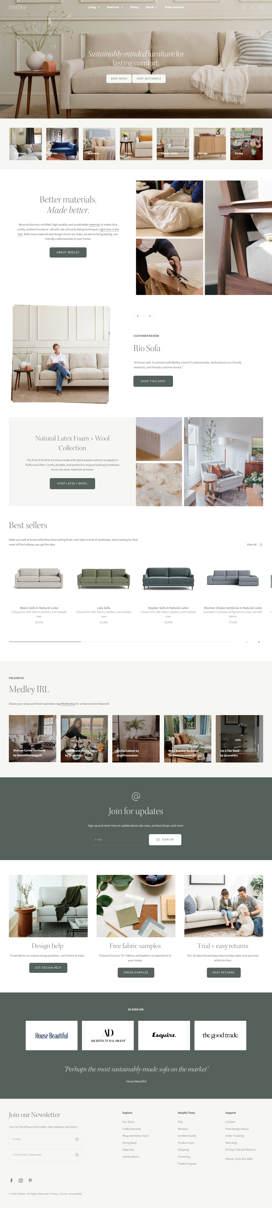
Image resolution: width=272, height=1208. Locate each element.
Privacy (54, 1194)
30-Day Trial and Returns (240, 1150)
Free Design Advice (237, 1129)
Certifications (130, 1157)
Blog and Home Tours (135, 1136)
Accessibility (75, 1194)
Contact (230, 1122)
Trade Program (187, 1164)
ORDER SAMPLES (136, 972)
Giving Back (129, 1143)
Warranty (231, 1143)
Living (92, 7)
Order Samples (174, 7)
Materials (128, 1150)
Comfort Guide (187, 1136)
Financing (184, 1157)
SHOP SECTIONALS (149, 79)
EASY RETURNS (224, 972)
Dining (134, 7)
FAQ (180, 1122)
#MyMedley (68, 704)
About (150, 7)
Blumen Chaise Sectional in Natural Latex (233, 608)
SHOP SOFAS (119, 79)
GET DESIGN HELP (48, 968)
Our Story (128, 1122)
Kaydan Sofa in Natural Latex (168, 608)
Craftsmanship (131, 1129)
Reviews (183, 1129)
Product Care (186, 1143)
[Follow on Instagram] (20, 1180)
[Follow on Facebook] (11, 1180)
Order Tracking (234, 1136)
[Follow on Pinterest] (30, 1180)
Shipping (183, 1150)
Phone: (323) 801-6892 (239, 1159)
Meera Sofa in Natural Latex (39, 608)
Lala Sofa (103, 608)
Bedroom (113, 7)
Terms (63, 1194)
